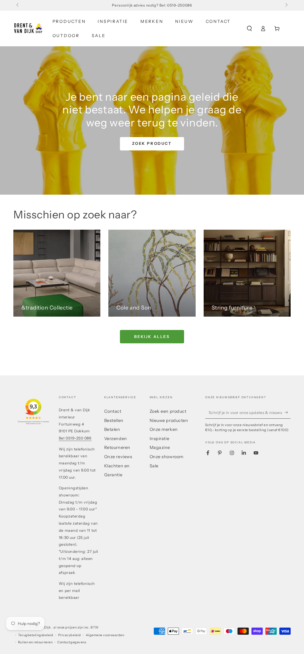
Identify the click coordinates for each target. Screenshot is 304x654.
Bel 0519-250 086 (75, 438)
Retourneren (117, 447)
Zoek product (152, 143)
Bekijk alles (152, 336)
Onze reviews (118, 456)
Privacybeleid (69, 635)
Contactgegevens (71, 642)
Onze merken (164, 429)
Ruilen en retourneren (35, 642)
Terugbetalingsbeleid (35, 635)
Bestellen (114, 420)
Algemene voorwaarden (105, 635)
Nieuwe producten (169, 420)
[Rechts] (286, 5)
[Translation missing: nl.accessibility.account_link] (263, 28)
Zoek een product (168, 411)
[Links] (18, 5)
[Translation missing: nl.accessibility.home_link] (28, 28)
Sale (154, 466)
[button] (249, 28)
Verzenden (115, 438)
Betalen (112, 429)
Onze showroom (166, 456)
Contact (112, 411)
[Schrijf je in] (287, 412)
